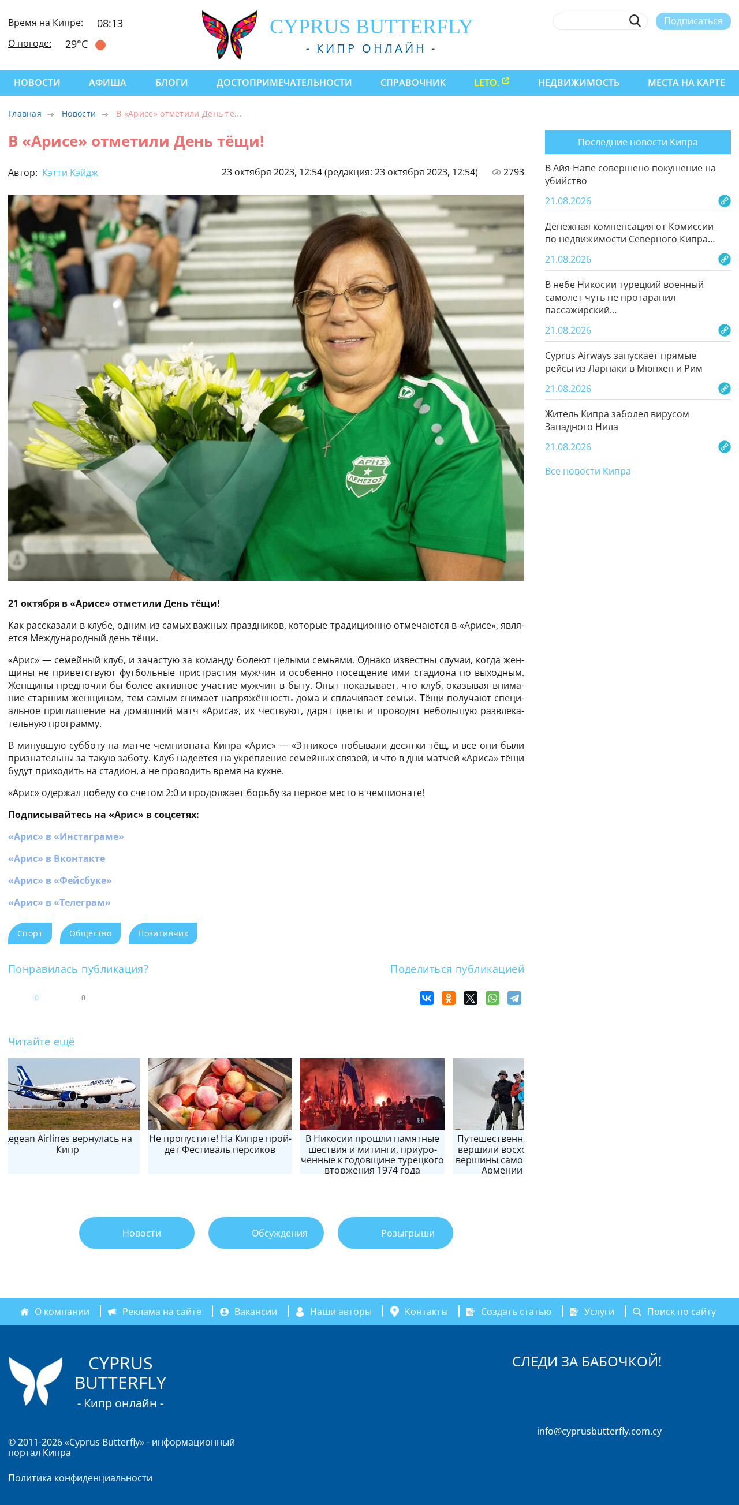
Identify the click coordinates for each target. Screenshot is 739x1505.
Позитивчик (163, 933)
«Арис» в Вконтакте (56, 858)
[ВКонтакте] (426, 998)
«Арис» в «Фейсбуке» (60, 880)
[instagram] (640, 48)
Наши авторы (341, 1311)
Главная (25, 113)
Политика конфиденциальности (80, 1478)
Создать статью (516, 1311)
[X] (470, 998)
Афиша (107, 82)
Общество (90, 933)
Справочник (413, 82)
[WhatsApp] (492, 998)
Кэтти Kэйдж (69, 172)
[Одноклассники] (448, 998)
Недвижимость (578, 82)
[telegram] (682, 48)
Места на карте (686, 82)
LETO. (486, 82)
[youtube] (725, 48)
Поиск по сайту (681, 1311)
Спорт (30, 933)
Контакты (426, 1311)
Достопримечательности (284, 82)
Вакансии (255, 1311)
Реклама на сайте (161, 1311)
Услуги (599, 1311)
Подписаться (693, 20)
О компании (62, 1311)
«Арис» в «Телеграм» (59, 902)
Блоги (171, 82)
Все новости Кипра (588, 471)
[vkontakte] (704, 48)
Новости (37, 82)
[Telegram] (514, 998)
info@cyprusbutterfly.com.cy (599, 1431)
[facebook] (619, 48)
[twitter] (661, 48)
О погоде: (29, 43)
